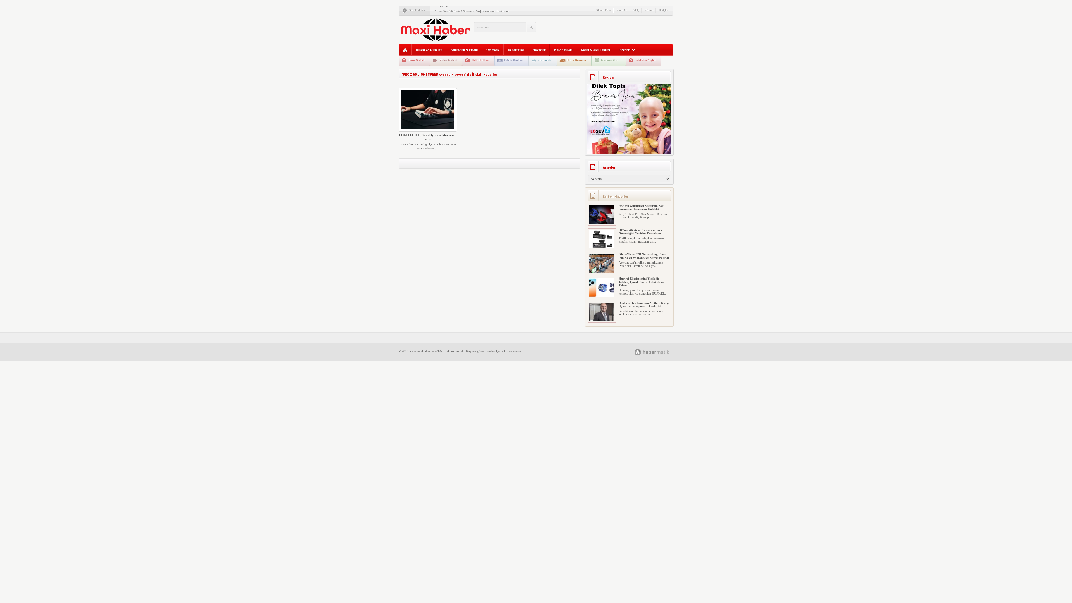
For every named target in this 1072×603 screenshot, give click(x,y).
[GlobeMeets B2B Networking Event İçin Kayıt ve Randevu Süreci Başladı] (601, 247)
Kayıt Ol (621, 10)
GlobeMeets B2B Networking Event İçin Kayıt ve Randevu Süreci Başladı (644, 231)
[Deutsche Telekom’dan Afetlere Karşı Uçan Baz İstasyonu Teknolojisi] (601, 296)
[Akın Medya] (638, 352)
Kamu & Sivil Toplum (595, 49)
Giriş (636, 10)
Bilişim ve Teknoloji (429, 49)
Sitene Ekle (603, 10)
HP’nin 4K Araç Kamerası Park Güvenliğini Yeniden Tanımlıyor (640, 207)
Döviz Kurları (513, 60)
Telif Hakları (480, 60)
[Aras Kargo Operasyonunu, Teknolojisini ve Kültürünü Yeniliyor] (601, 320)
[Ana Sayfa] (405, 50)
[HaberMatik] (658, 352)
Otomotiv (492, 49)
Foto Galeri (416, 60)
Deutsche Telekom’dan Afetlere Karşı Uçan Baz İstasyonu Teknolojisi (644, 280)
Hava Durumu (576, 60)
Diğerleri (624, 49)
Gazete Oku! (609, 60)
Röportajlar (516, 49)
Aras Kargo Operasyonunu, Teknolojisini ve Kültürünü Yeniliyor (643, 304)
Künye (649, 10)
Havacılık (539, 49)
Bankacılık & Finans (464, 49)
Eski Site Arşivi (645, 60)
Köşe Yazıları (563, 49)
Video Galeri (448, 60)
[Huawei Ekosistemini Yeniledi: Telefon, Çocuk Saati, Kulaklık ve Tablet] (601, 272)
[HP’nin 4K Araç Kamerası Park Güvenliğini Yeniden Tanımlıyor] (601, 223)
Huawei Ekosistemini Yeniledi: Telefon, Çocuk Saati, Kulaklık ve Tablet (641, 258)
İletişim (663, 10)
